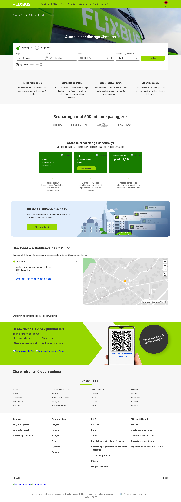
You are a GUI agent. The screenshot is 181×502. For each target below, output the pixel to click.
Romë (94, 397)
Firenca (134, 389)
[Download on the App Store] (38, 484)
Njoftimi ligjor (86, 494)
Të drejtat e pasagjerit (71, 494)
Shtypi (94, 435)
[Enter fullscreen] (165, 274)
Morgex (55, 401)
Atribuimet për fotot (101, 455)
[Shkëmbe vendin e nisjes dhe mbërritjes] (46, 58)
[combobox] (34, 58)
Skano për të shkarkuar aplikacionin (122, 355)
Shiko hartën (86, 168)
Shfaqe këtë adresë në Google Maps (33, 279)
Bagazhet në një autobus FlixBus (147, 446)
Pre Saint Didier (59, 405)
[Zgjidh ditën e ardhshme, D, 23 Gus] (111, 58)
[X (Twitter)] (166, 484)
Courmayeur (18, 397)
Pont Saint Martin (60, 397)
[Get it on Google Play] (22, 484)
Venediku (135, 397)
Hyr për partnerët (99, 466)
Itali (42, 15)
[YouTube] (165, 484)
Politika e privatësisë (52, 494)
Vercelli (16, 405)
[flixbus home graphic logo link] (21, 4)
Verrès (55, 393)
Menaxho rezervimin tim (142, 435)
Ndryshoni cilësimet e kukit (135, 494)
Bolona (134, 393)
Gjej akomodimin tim (29, 64)
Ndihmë (134, 424)
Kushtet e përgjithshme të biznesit (108, 441)
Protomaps (146, 302)
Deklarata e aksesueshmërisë (106, 494)
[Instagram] (164, 484)
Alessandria (18, 401)
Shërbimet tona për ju (141, 430)
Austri (55, 441)
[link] (90, 219)
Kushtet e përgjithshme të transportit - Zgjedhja (109, 448)
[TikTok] (167, 484)
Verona (134, 405)
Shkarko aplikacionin (23, 435)
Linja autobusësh (21, 430)
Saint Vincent (98, 389)
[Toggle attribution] (165, 301)
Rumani (55, 430)
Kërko (153, 58)
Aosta (15, 393)
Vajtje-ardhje (46, 47)
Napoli (94, 405)
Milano (95, 393)
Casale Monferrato (61, 389)
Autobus (32, 15)
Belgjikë (55, 424)
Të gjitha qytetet (21, 424)
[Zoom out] (165, 265)
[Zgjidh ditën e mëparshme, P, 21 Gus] (107, 58)
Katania (134, 401)
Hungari (56, 435)
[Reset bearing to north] (165, 269)
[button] (46, 261)
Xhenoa (16, 389)
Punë (93, 430)
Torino (94, 401)
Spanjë (55, 452)
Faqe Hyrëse (18, 15)
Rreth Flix (95, 424)
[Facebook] (163, 484)
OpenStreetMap (157, 302)
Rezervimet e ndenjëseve (142, 441)
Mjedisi (94, 461)
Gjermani (56, 446)
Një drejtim (27, 47)
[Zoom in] (165, 261)
